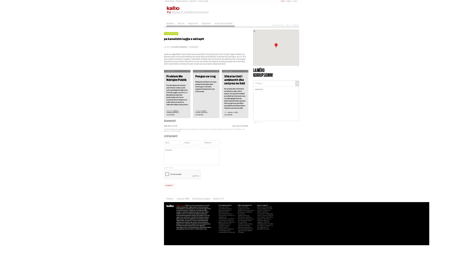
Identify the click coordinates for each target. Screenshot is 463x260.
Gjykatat (206, 24)
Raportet (193, 24)
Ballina (170, 24)
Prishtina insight (203, 1)
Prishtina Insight (201, 199)
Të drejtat (295, 25)
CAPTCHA (168, 168)
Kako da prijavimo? (245, 205)
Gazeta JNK (193, 1)
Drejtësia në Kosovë (182, 1)
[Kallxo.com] (187, 10)
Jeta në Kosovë (169, 1)
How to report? (262, 205)
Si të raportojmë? (223, 24)
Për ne (181, 24)
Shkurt (170, 199)
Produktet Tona (278, 25)
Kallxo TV (218, 199)
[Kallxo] (170, 206)
